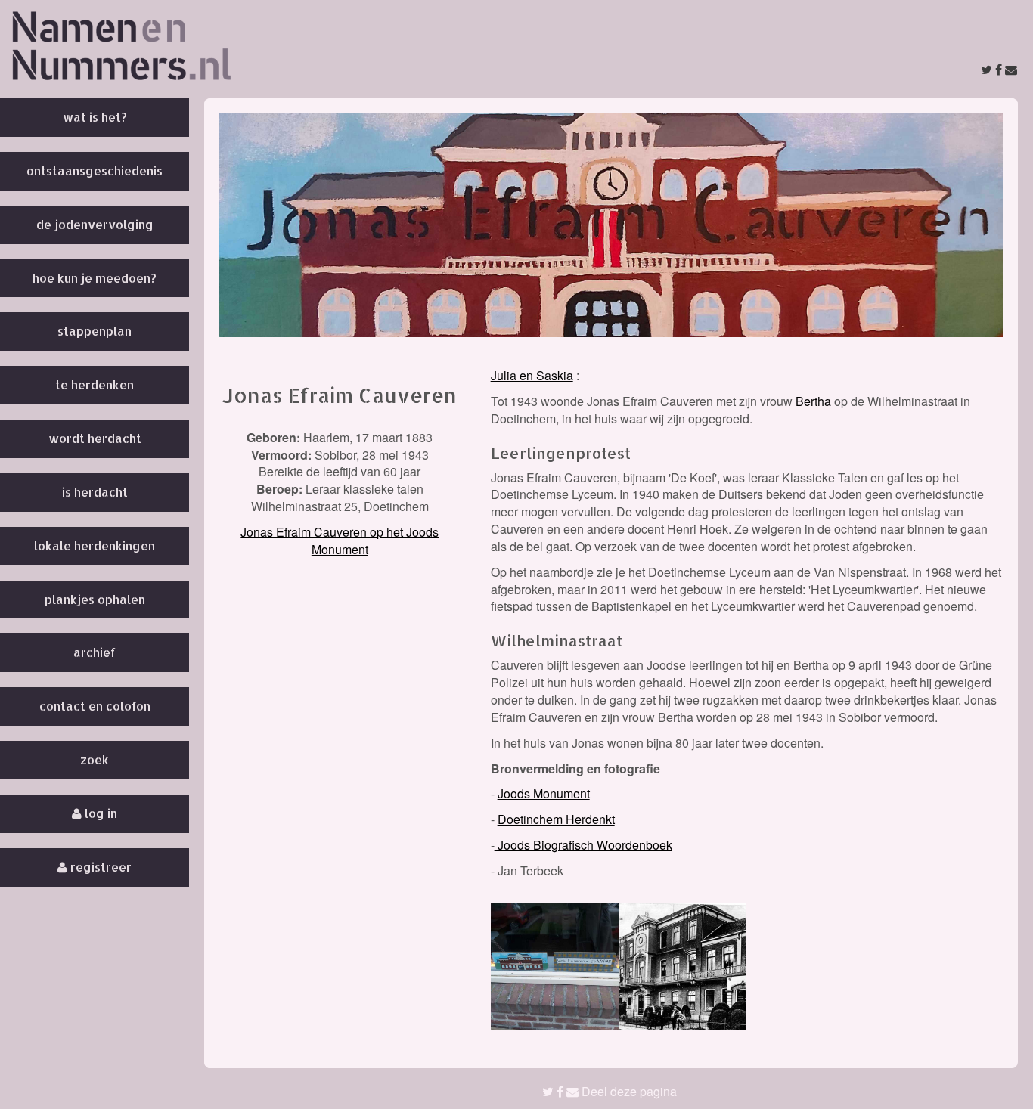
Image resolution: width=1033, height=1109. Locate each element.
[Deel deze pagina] (999, 69)
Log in (99, 813)
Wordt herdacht (94, 438)
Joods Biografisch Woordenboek (583, 844)
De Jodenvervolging (95, 224)
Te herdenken (94, 384)
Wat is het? (95, 117)
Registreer (99, 867)
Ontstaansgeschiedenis (94, 170)
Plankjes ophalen (95, 599)
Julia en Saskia (532, 375)
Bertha (813, 401)
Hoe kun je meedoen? (95, 278)
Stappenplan (94, 331)
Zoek (94, 759)
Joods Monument (544, 793)
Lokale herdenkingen (94, 545)
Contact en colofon (94, 706)
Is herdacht (95, 492)
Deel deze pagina (628, 1091)
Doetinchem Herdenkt (556, 819)
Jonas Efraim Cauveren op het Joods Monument (339, 540)
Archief (94, 652)
